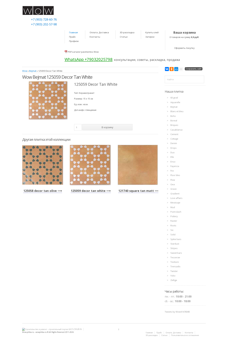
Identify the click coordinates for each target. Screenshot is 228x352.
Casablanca (176, 129)
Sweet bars (176, 252)
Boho (173, 116)
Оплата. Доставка (99, 32)
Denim (173, 143)
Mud (172, 207)
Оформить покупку (184, 47)
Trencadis (175, 266)
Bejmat (32, 70)
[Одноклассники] (172, 69)
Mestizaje (175, 202)
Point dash (175, 211)
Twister (174, 271)
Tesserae (175, 257)
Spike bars (175, 239)
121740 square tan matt (136, 191)
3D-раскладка (127, 32)
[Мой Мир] (176, 69)
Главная (73, 32)
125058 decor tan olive (40, 191)
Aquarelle (175, 102)
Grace (173, 188)
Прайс (72, 36)
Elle (172, 156)
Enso (172, 161)
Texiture (174, 261)
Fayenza (174, 166)
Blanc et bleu (176, 111)
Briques (174, 125)
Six (171, 229)
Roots (173, 225)
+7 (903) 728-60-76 (44, 19)
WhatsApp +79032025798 (88, 59)
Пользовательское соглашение (185, 335)
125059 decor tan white (88, 191)
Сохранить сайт (193, 68)
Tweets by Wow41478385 (177, 311)
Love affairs (176, 198)
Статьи (124, 36)
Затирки (149, 36)
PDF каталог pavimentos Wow (83, 51)
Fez (172, 170)
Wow (24, 70)
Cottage (174, 138)
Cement (174, 134)
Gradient (174, 193)
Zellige (173, 280)
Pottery (174, 216)
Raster (173, 220)
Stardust (174, 243)
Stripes (174, 248)
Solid (172, 234)
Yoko (172, 275)
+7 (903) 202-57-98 (44, 24)
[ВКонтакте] (167, 69)
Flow (172, 179)
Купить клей (152, 32)
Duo (172, 152)
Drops (173, 147)
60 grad (174, 97)
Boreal (173, 120)
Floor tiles (175, 175)
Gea (172, 184)
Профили (74, 41)
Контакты (95, 36)
